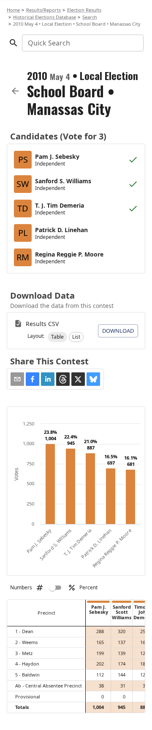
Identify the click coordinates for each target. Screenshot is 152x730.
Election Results (84, 10)
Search (89, 17)
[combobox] (82, 43)
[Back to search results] (15, 91)
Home (13, 10)
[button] (57, 337)
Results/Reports (43, 10)
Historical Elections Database (44, 17)
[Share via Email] (17, 379)
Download (118, 330)
